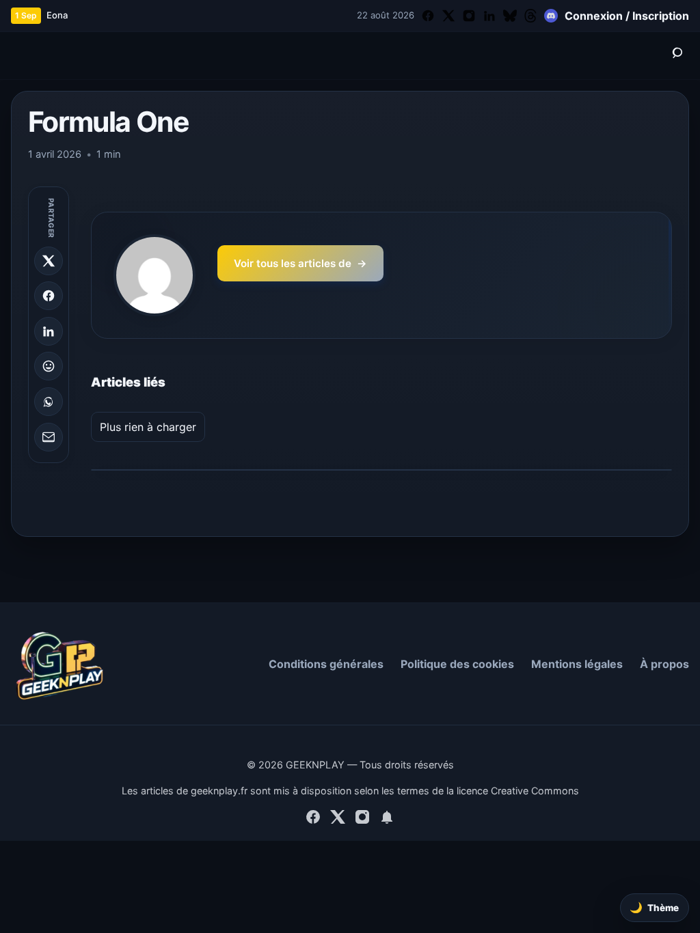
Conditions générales (326, 664)
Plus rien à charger (148, 427)
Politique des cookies (457, 664)
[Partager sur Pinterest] (48, 366)
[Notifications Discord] (551, 16)
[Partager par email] (48, 437)
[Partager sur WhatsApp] (48, 401)
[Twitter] (448, 16)
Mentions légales (577, 664)
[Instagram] (469, 16)
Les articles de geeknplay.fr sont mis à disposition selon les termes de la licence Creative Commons (350, 790)
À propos (664, 664)
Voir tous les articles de (300, 263)
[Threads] (530, 16)
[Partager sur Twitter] (48, 261)
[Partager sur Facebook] (48, 295)
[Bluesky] (510, 16)
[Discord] (387, 819)
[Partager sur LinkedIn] (48, 331)
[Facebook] (428, 16)
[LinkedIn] (489, 16)
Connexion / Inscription (627, 16)
